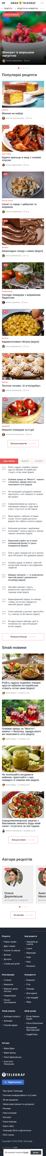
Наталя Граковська (14, 831)
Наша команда (9, 1122)
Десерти (5, 247)
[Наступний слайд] (43, 8)
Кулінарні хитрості (12, 1016)
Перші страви (10, 942)
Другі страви (9, 946)
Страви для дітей (12, 964)
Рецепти (8, 8)
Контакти (7, 1117)
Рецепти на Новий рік (27, 8)
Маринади (31, 953)
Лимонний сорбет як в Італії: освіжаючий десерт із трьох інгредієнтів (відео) (23, 543)
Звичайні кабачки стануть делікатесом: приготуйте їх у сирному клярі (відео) (22, 589)
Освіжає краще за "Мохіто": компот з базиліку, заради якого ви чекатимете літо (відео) (21, 731)
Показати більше (19, 637)
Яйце (28, 1002)
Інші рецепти (31, 936)
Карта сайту (8, 1126)
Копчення (30, 966)
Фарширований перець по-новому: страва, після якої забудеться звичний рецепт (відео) (24, 602)
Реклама (7, 1108)
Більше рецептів (19, 443)
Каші (28, 962)
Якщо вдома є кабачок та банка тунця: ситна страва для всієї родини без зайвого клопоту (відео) (25, 518)
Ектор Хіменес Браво (33, 1017)
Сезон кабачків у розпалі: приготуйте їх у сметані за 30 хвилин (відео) (26, 612)
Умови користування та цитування (18, 1104)
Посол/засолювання (10, 1001)
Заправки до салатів (32, 943)
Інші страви (6, 154)
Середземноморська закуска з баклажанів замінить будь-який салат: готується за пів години (21, 823)
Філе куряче (31, 993)
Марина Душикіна (13, 302)
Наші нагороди (10, 1113)
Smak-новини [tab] (9, 461)
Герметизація (7, 291)
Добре (36, 1153)
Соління (7, 980)
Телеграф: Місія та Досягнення (17, 1130)
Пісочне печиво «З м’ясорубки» (21, 385)
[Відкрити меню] (4, 3)
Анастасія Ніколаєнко (15, 118)
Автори (5, 1043)
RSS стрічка (8, 1135)
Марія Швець (11, 693)
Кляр (28, 957)
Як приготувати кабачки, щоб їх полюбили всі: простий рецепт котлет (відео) (23, 624)
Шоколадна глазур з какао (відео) (22, 251)
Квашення (6, 426)
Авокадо (30, 989)
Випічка (5, 110)
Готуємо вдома (10, 1025)
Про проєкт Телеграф (12, 1091)
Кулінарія (8, 1021)
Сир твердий (32, 998)
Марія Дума (9, 1048)
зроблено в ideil (10, 1148)
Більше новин (19, 840)
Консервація (8, 975)
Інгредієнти (30, 975)
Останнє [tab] (39, 461)
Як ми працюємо (10, 1100)
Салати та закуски (11, 14)
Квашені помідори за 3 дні (18, 429)
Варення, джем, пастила (11, 990)
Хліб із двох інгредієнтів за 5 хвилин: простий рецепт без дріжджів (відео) (26, 554)
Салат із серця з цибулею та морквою (19, 205)
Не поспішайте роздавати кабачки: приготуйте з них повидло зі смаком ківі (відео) (20, 777)
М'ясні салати (7, 200)
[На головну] (23, 3)
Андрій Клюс (32, 1034)
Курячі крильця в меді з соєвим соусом (21, 159)
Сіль (28, 984)
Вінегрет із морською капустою (18, 54)
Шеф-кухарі (30, 1011)
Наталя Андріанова (14, 60)
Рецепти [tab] (25, 461)
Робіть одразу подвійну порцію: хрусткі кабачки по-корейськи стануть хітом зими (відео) (21, 685)
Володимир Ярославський (32, 1029)
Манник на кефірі (12, 113)
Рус (42, 3)
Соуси (29, 948)
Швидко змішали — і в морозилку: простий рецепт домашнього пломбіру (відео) (26, 577)
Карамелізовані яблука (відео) (20, 341)
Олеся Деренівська (13, 255)
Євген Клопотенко (34, 1023)
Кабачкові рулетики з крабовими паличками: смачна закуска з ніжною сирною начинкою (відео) (25, 531)
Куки (25, 1152)
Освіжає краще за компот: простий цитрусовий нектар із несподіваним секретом (25, 565)
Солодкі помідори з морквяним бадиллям (21, 296)
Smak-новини (8, 1011)
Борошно (30, 980)
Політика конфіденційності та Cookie (19, 1095)
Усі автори (19, 915)
